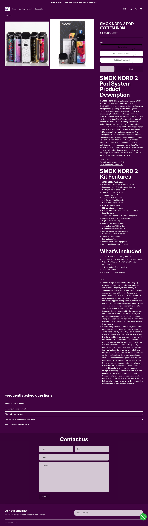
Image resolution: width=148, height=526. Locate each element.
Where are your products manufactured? (20, 419)
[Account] (135, 8)
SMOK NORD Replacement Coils (112, 162)
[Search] (130, 8)
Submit (44, 497)
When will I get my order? (14, 414)
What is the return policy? (14, 404)
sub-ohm (108, 150)
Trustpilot (8, 15)
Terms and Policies (11, 523)
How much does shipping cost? (17, 424)
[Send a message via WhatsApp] (143, 517)
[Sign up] (140, 513)
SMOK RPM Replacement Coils (111, 165)
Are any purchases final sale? (16, 409)
